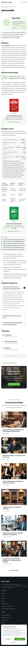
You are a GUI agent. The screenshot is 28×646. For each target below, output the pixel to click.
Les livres (3, 622)
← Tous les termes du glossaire (9, 363)
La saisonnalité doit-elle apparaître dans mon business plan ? (12, 323)
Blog (2, 596)
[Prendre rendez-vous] (22, 2)
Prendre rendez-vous (14, 384)
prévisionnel (21, 67)
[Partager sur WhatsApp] (18, 356)
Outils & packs (4, 620)
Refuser (8, 639)
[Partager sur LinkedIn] (12, 356)
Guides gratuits (4, 603)
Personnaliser (14, 642)
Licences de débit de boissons (8, 608)
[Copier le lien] (21, 356)
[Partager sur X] (15, 356)
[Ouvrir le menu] (25, 2)
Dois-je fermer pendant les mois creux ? (12, 316)
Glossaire (7, 6)
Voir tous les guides (14, 570)
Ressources (4, 593)
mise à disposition (16, 256)
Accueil (3, 6)
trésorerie (12, 264)
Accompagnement (5, 615)
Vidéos (2, 601)
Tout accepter (20, 639)
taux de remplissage (20, 53)
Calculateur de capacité (6, 606)
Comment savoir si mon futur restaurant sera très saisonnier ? (12, 287)
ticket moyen (6, 53)
